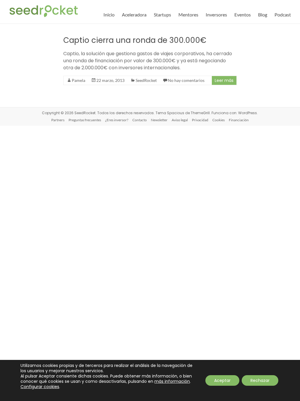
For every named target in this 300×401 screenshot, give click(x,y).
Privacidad (200, 120)
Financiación (239, 120)
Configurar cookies (40, 386)
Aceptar (222, 380)
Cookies (218, 120)
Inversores (216, 14)
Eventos (242, 14)
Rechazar (260, 380)
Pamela (78, 80)
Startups (162, 14)
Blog (262, 14)
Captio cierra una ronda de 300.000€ (134, 40)
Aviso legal (180, 120)
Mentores (188, 14)
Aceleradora (134, 14)
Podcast (283, 14)
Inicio (109, 14)
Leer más (224, 80)
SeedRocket (146, 80)
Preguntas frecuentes (85, 120)
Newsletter (159, 120)
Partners (57, 120)
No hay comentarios (186, 80)
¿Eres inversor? (116, 120)
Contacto (139, 120)
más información (172, 381)
